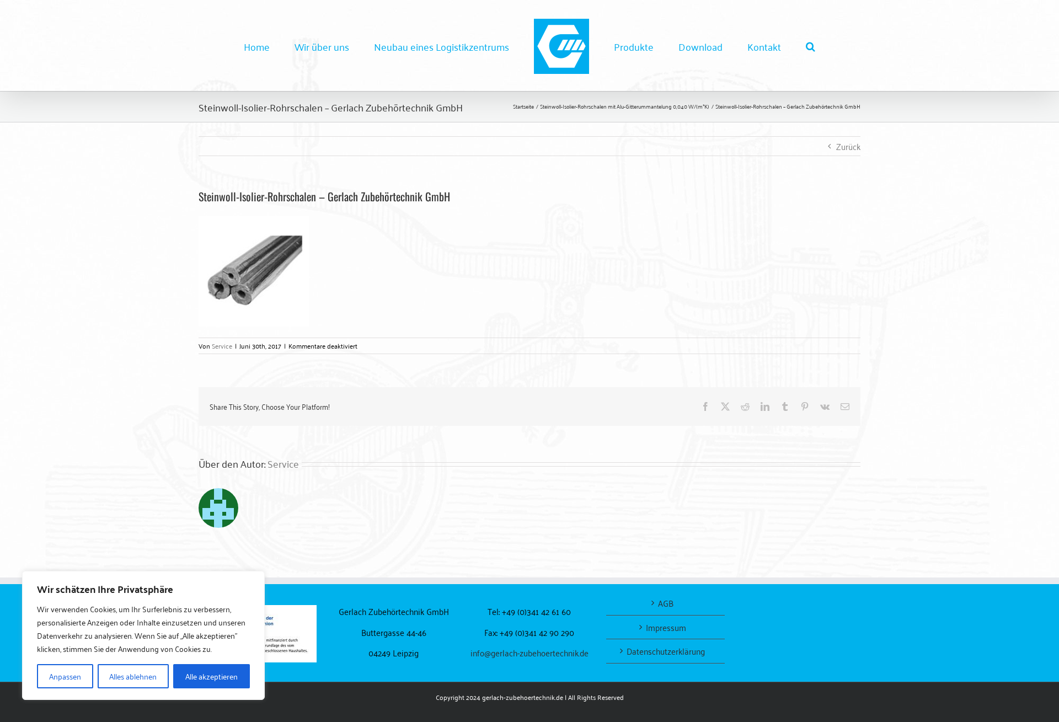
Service (222, 345)
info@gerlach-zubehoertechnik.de (529, 652)
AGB (665, 603)
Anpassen (65, 676)
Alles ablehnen (133, 676)
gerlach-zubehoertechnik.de (522, 697)
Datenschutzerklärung (666, 651)
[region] (143, 635)
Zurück (848, 146)
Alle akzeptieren (211, 676)
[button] (765, 46)
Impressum (666, 627)
